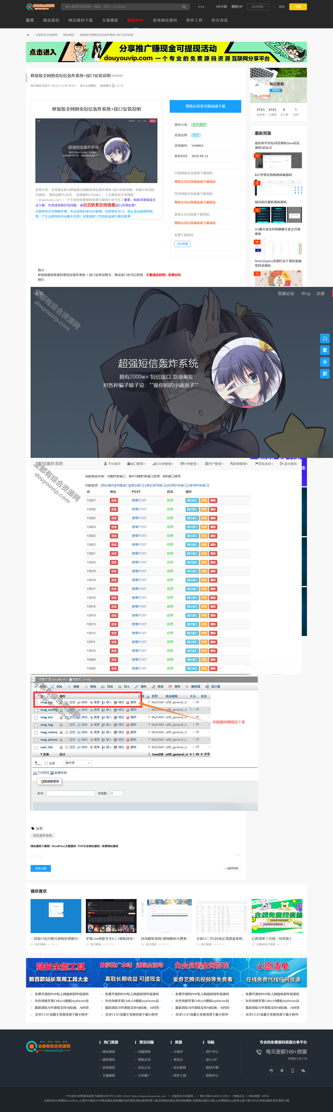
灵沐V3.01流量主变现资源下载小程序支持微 (66, 1014)
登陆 (282, 6)
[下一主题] (122, 85)
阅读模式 (105, 85)
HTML (265, 1096)
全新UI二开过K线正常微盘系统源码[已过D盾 (229, 939)
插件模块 (108, 1059)
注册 (298, 6)
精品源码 (51, 20)
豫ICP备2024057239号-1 (215, 1096)
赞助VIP (237, 6)
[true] (184, 6)
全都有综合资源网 (46, 35)
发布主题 (40, 868)
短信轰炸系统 (42, 835)
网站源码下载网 (28, 35)
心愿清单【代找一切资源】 (272, 939)
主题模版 (108, 1075)
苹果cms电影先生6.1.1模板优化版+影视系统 (119, 939)
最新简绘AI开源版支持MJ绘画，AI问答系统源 (66, 1007)
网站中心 (136, 20)
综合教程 (180, 1067)
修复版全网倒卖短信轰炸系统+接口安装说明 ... (108, 35)
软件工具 (194, 20)
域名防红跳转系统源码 (271, 202)
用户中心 (212, 1051)
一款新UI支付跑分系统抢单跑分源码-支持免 (63, 939)
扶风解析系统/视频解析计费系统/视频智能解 (174, 939)
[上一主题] (118, 85)
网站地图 (254, 1096)
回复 (39, 856)
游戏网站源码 (165, 20)
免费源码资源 (85, 1096)
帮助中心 (212, 1075)
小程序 (178, 1051)
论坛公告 (144, 1067)
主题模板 (110, 20)
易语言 (178, 1059)
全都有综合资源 (265, 944)
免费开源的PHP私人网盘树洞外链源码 (62, 994)
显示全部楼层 (88, 85)
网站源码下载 (81, 20)
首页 (30, 20)
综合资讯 (220, 20)
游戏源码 (108, 1067)
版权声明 (212, 1067)
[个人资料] (260, 86)
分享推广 (144, 1075)
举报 (237, 855)
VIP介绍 (221, 6)
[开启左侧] (27, 78)
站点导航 (257, 6)
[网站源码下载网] (40, 9)
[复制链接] (117, 75)
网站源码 (68, 35)
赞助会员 (144, 1059)
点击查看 (182, 243)
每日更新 (36, 85)
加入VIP (211, 1059)
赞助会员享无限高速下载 (205, 106)
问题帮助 (144, 1051)
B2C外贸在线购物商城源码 (273, 175)
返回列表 (232, 868)
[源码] (113, 85)
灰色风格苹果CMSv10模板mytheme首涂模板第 (68, 1001)
